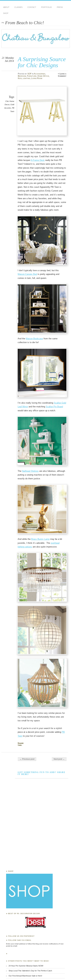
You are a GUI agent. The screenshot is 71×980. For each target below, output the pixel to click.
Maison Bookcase (34, 338)
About (6, 7)
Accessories (39, 74)
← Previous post (27, 759)
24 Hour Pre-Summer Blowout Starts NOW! (26, 966)
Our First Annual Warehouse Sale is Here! (25, 976)
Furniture (31, 76)
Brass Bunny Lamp (40, 539)
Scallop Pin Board (54, 406)
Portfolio (46, 7)
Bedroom (22, 76)
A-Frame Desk (38, 160)
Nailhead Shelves (30, 471)
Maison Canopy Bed (27, 274)
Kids (20, 78)
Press (60, 7)
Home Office (43, 76)
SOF (29, 74)
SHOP (5, 13)
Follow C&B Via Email (19, 940)
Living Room (36, 78)
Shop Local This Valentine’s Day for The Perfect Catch (30, 971)
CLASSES (18, 7)
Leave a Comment (62, 75)
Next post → (59, 759)
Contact (31, 7)
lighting (26, 78)
